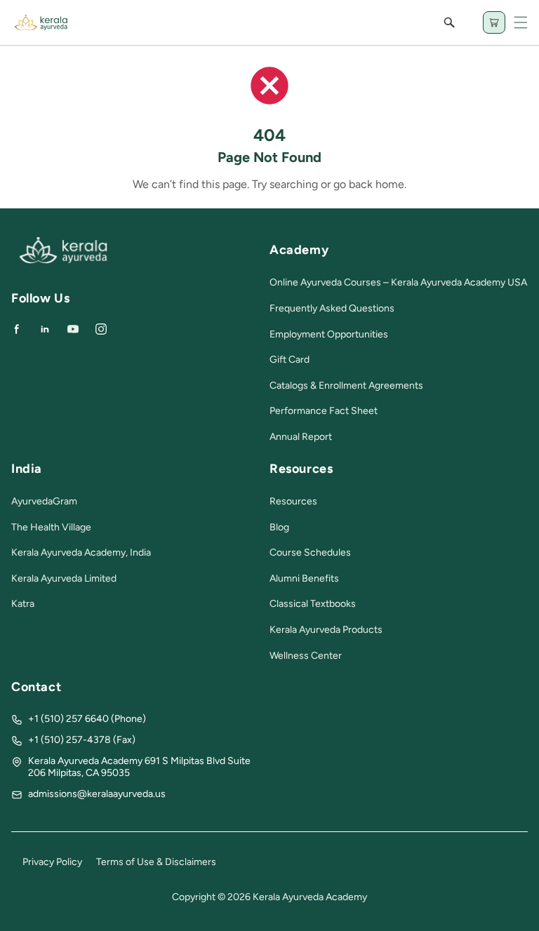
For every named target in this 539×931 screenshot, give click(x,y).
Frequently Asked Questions (332, 308)
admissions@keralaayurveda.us (97, 794)
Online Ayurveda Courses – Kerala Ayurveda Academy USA (398, 282)
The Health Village (51, 527)
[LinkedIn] (45, 329)
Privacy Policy (52, 862)
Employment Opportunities (329, 334)
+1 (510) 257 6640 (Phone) (87, 719)
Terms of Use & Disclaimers (156, 862)
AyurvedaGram (44, 501)
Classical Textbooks (313, 604)
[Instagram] (101, 329)
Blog (279, 527)
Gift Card (290, 360)
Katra (22, 604)
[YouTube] (73, 329)
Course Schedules (310, 552)
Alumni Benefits (304, 578)
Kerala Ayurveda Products (326, 630)
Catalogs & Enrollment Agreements (346, 385)
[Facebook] (16, 329)
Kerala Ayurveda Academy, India (81, 552)
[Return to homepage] (63, 260)
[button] (520, 22)
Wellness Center (306, 656)
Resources (293, 501)
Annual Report (301, 437)
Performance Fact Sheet (324, 411)
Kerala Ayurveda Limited (64, 578)
